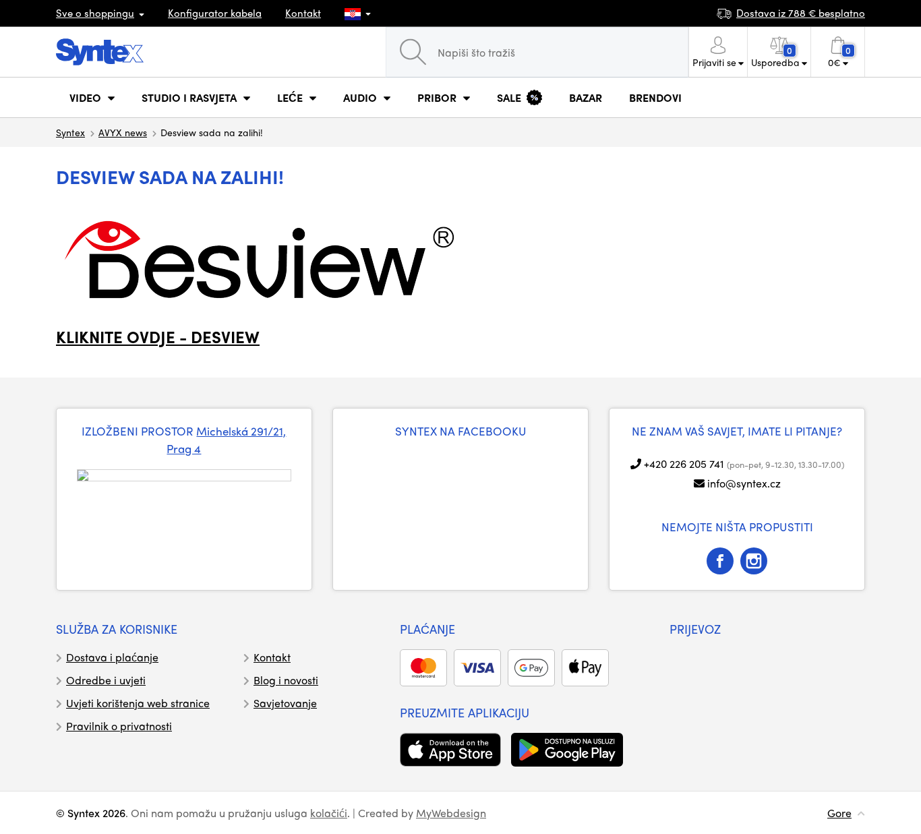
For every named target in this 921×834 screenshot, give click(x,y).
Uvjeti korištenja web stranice (138, 703)
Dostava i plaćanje (112, 657)
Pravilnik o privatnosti (119, 726)
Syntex (70, 132)
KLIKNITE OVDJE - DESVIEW (158, 336)
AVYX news (122, 132)
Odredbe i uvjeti (106, 680)
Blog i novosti (286, 680)
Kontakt (303, 12)
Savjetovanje (285, 703)
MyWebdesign (451, 813)
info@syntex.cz (744, 483)
